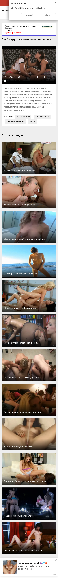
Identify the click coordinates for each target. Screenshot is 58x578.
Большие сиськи (42, 117)
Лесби (32, 121)
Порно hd (9, 30)
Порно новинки (23, 117)
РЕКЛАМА (47, 26)
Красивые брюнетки (15, 121)
